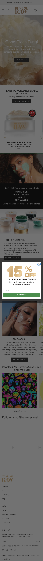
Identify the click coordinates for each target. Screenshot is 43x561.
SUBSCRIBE (21, 294)
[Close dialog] (39, 264)
